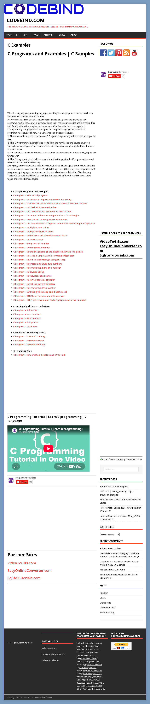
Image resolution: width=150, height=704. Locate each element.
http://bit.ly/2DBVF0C (91, 649)
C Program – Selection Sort (27, 318)
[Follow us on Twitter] (111, 52)
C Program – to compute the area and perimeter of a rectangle (46, 215)
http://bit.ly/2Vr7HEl (87, 667)
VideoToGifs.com (21, 562)
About (74, 35)
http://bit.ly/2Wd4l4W (92, 676)
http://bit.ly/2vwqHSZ (96, 689)
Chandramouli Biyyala (110, 561)
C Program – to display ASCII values (31, 227)
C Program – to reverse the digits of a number (37, 267)
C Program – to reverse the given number (34, 287)
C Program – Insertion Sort (27, 314)
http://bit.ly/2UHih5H (93, 664)
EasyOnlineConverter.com (29, 570)
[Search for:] (121, 469)
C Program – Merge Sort (25, 322)
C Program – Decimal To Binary (29, 336)
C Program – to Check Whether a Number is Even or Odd (42, 211)
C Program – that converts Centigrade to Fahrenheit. (40, 219)
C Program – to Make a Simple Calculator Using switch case (43, 255)
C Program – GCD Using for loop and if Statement (39, 296)
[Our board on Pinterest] (118, 52)
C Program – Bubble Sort (26, 310)
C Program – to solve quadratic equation (34, 279)
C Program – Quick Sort (25, 326)
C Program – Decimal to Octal (28, 340)
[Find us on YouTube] (134, 52)
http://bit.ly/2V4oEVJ (89, 658)
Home (8, 35)
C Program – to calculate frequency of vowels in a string (42, 199)
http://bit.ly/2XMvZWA (92, 670)
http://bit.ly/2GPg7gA (92, 673)
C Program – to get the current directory (34, 284)
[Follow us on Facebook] (103, 52)
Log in (103, 597)
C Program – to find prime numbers (31, 247)
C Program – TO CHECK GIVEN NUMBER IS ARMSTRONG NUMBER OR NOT (50, 203)
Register (104, 592)
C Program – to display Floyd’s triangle (33, 231)
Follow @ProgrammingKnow (19, 642)
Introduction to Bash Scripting (114, 486)
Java (36, 35)
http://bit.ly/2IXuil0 (90, 652)
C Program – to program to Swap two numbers (37, 263)
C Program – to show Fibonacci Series (32, 275)
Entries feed (105, 602)
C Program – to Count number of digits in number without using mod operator (54, 223)
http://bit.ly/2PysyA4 (91, 679)
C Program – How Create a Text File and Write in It (39, 354)
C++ (25, 35)
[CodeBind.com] (44, 12)
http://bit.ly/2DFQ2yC (95, 683)
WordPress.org (107, 612)
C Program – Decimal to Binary (29, 344)
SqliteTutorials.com (24, 577)
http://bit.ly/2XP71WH (90, 661)
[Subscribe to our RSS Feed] (126, 52)
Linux (62, 35)
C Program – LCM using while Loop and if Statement (40, 291)
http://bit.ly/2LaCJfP (94, 686)
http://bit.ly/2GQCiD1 (87, 655)
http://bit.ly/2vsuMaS (92, 643)
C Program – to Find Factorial (28, 239)
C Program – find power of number (31, 243)
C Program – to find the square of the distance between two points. (48, 251)
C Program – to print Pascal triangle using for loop (39, 259)
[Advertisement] (32, 86)
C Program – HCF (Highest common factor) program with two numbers (49, 300)
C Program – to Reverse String (28, 271)
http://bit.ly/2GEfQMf (90, 646)
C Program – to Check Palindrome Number (35, 207)
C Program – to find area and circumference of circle (40, 235)
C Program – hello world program (30, 195)
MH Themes (47, 697)
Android (48, 35)
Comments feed (107, 607)
